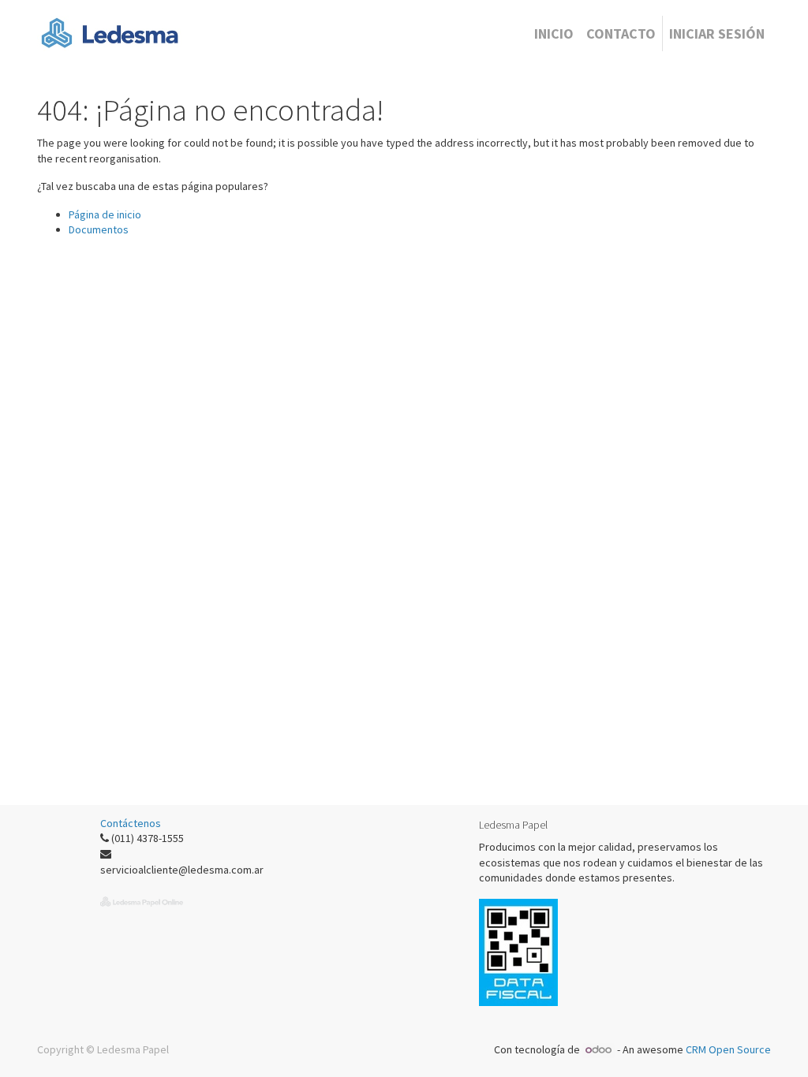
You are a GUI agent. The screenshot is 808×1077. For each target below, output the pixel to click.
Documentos (99, 229)
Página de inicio (105, 214)
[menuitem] (554, 33)
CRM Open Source (728, 1049)
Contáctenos (130, 823)
